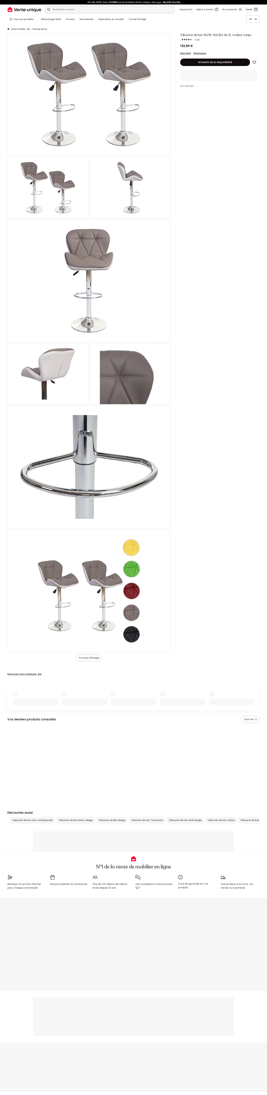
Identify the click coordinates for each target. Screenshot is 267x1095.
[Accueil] (8, 29)
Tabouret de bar (39, 29)
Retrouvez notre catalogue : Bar (24, 674)
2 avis (197, 39)
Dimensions (199, 53)
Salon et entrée (18, 29)
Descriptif (185, 53)
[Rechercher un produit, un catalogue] (48, 9)
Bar (28, 29)
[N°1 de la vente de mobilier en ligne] (24, 9)
